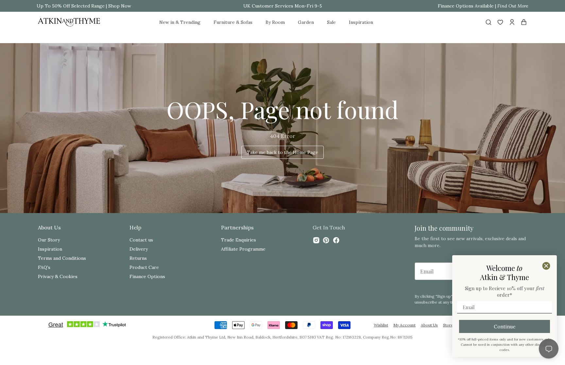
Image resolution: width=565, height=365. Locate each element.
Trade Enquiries (238, 240)
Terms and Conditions (62, 258)
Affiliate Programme (243, 249)
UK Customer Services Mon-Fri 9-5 (282, 6)
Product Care (144, 267)
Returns (138, 258)
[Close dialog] (546, 266)
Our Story (49, 240)
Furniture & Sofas (233, 22)
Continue (505, 327)
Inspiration (361, 22)
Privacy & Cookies (57, 276)
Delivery (138, 249)
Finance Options (147, 276)
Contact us (141, 240)
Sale (331, 22)
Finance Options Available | (483, 6)
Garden (306, 22)
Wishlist (381, 325)
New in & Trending (179, 22)
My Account (404, 325)
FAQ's (44, 267)
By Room (275, 22)
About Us (429, 325)
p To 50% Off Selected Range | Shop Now (86, 6)
